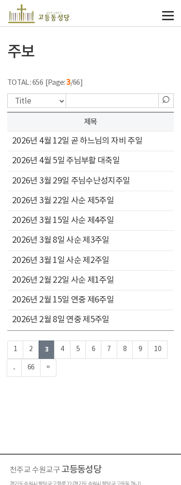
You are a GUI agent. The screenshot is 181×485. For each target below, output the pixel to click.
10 (157, 349)
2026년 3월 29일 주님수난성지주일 (71, 181)
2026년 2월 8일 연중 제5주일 (61, 320)
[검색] (166, 98)
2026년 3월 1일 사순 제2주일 (61, 260)
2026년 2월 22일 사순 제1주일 (63, 280)
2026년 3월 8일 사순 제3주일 (61, 240)
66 (31, 367)
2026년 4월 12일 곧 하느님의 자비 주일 (77, 141)
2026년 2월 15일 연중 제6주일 (63, 300)
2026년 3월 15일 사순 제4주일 (63, 220)
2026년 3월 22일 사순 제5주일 (63, 201)
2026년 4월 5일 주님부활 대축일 (66, 161)
